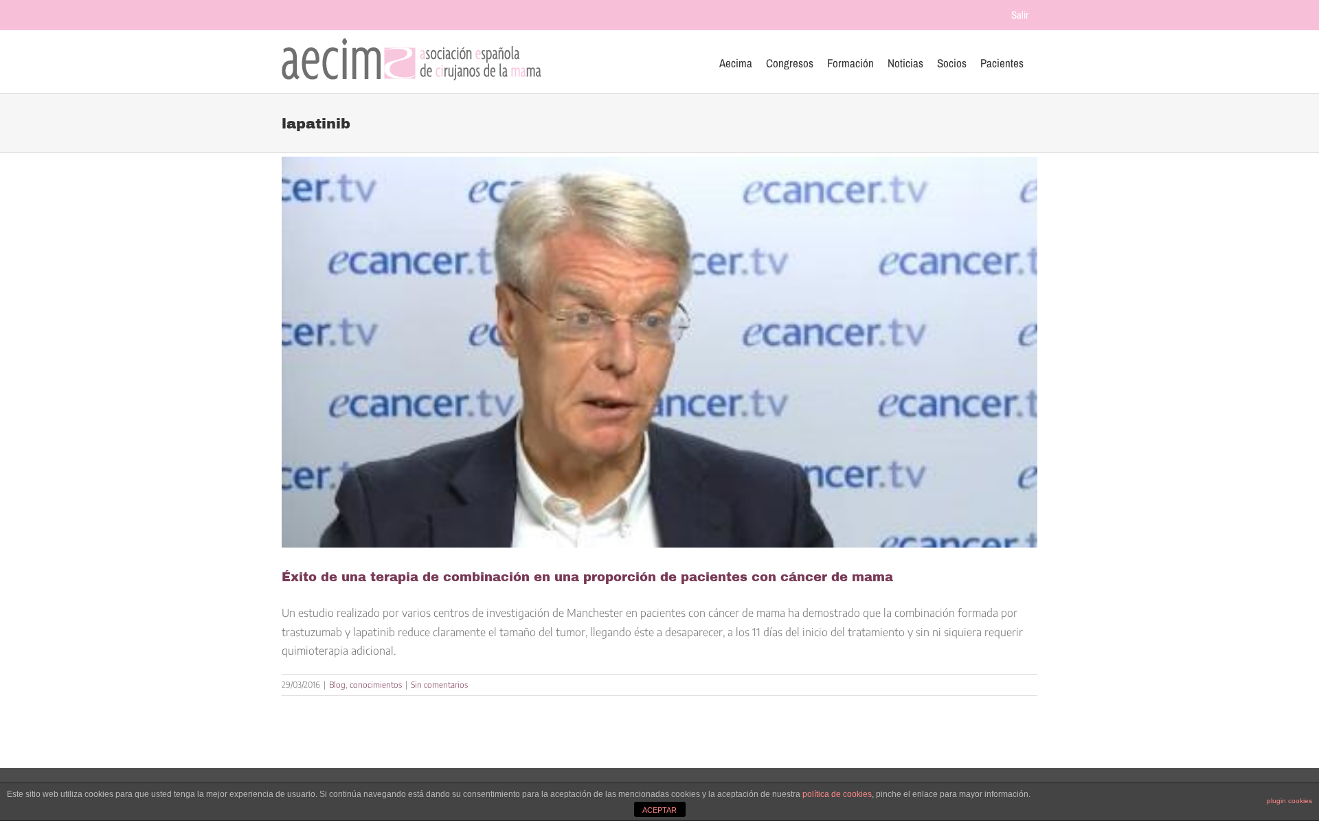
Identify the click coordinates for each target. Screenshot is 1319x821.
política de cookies (837, 794)
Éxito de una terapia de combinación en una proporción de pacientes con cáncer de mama (587, 577)
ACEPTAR (659, 810)
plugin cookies (1289, 801)
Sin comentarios (439, 684)
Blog (337, 684)
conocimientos (376, 684)
